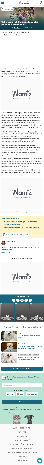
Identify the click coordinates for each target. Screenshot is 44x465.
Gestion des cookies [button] (22, 448)
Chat (22, 394)
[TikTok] (26, 300)
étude (26, 234)
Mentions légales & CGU (22, 444)
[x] (18, 300)
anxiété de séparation (26, 136)
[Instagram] (22, 300)
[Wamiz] (25, 2)
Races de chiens (22, 344)
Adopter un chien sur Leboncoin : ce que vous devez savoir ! (29, 358)
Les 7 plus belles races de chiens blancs (29, 337)
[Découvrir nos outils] (39, 460)
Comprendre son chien (22, 32)
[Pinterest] (30, 300)
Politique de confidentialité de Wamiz (12, 409)
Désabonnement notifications (22, 453)
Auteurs (22, 432)
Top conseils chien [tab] (12, 327)
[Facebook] (13, 300)
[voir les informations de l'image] (42, 8)
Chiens (11, 32)
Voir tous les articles (22, 369)
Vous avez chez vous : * (22, 390)
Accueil (5, 32)
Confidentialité (22, 440)
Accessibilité (22, 457)
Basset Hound (32, 131)
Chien (12, 394)
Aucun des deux (32, 394)
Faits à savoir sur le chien (11, 35)
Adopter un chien (23, 333)
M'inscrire (22, 402)
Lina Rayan (17, 28)
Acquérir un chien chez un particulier (28, 355)
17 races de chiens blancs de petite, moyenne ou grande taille (30, 347)
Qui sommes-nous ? (22, 428)
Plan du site (22, 461)
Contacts (22, 436)
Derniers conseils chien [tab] (32, 327)
